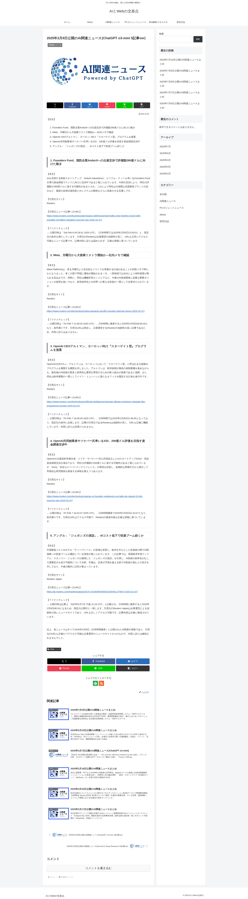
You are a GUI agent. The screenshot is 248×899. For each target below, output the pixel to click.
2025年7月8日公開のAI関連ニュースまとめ (180, 83)
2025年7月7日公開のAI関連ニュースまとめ (180, 94)
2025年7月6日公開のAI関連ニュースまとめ (180, 105)
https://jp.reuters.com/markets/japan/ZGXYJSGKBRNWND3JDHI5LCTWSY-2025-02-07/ (92, 591)
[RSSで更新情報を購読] (101, 683)
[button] (142, 105)
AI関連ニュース (55, 649)
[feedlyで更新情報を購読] (95, 683)
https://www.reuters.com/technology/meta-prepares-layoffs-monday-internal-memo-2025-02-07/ (96, 311)
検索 (161, 34)
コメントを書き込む (98, 868)
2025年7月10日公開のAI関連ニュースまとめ (180, 61)
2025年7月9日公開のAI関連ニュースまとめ (180, 72)
